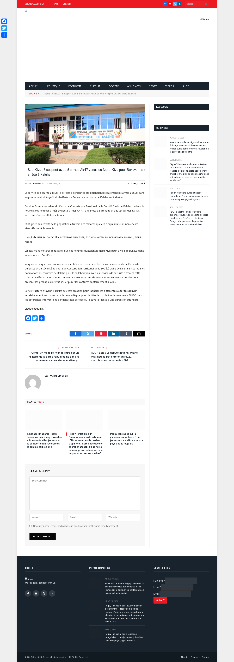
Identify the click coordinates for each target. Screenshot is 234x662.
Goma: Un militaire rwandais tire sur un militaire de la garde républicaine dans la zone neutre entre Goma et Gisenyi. (54, 356)
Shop (185, 86)
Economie (74, 86)
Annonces (134, 86)
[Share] (4, 35)
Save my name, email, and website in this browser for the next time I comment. (75, 526)
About (184, 657)
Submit (160, 600)
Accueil (34, 86)
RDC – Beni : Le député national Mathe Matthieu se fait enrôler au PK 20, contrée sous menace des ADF (114, 356)
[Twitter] (4, 28)
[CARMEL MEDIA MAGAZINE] (35, 19)
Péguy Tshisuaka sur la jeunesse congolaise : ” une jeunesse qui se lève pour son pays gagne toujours (127, 438)
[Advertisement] (117, 57)
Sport (153, 86)
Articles (132, 184)
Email (157, 587)
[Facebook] (4, 21)
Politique (53, 86)
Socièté (114, 86)
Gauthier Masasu (36, 184)
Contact (67, 3)
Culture (95, 86)
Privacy (194, 657)
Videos (169, 86)
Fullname (159, 580)
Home (55, 3)
